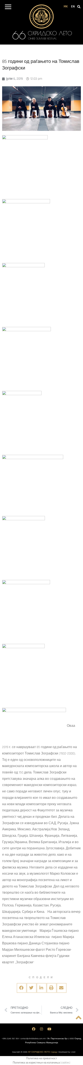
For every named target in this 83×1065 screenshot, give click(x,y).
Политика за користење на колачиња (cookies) (41, 1062)
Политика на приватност (41, 1058)
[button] (8, 7)
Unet (73, 1052)
